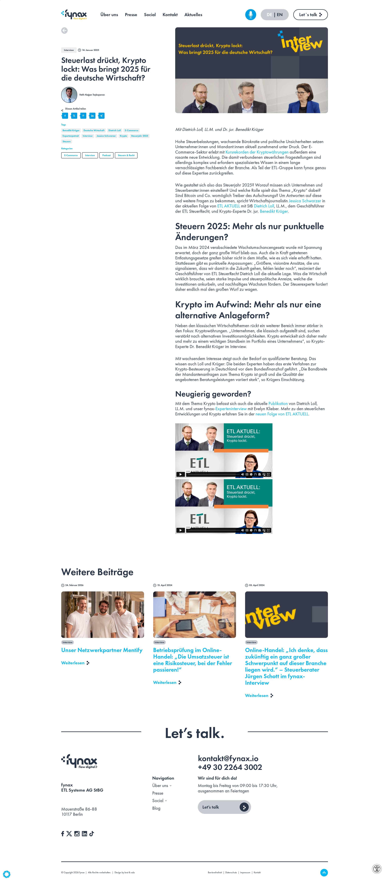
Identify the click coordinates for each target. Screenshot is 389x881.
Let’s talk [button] (210, 807)
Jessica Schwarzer (106, 135)
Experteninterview (231, 408)
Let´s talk (308, 14)
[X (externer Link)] (69, 833)
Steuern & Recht (126, 155)
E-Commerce (131, 130)
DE (270, 14)
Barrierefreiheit (215, 872)
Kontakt (170, 14)
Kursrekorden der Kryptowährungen (257, 152)
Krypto (123, 135)
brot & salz (130, 872)
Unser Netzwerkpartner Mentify (102, 650)
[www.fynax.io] (74, 14)
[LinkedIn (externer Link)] (84, 833)
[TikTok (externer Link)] (91, 833)
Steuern (67, 141)
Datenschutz (231, 872)
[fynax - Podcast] (250, 14)
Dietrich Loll (114, 130)
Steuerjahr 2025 (139, 135)
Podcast (106, 155)
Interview (88, 135)
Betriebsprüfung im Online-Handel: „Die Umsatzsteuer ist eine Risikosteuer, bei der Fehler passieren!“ (192, 659)
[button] (64, 30)
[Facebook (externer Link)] (62, 833)
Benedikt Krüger (71, 130)
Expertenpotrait (71, 135)
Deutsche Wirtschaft (94, 130)
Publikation (278, 403)
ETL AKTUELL (228, 206)
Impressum (245, 872)
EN (280, 14)
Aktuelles (193, 14)
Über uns (109, 14)
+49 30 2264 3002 (230, 767)
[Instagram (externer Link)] (77, 833)
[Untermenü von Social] (166, 800)
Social (150, 14)
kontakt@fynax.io (228, 758)
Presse (131, 14)
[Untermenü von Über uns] (170, 785)
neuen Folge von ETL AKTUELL (282, 414)
